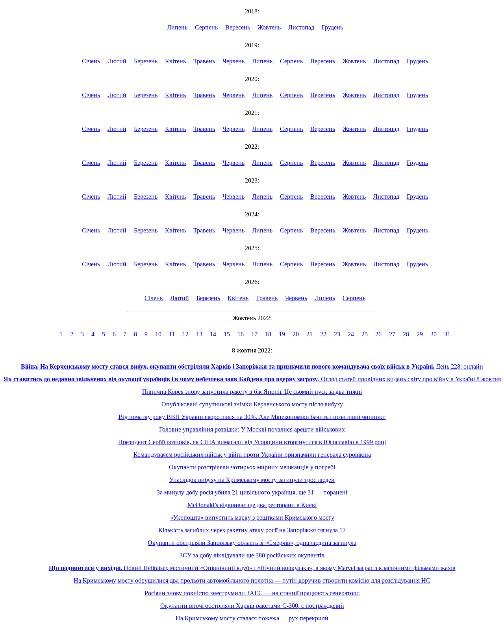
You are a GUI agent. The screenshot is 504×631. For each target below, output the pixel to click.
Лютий (116, 61)
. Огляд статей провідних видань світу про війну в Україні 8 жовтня (252, 379)
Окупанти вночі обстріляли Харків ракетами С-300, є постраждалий (252, 605)
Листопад (301, 27)
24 (351, 334)
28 (406, 334)
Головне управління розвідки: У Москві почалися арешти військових (252, 429)
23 (337, 334)
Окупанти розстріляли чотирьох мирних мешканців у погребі (252, 467)
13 (199, 334)
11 (172, 334)
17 (254, 334)
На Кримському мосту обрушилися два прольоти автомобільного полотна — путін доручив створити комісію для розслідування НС (252, 580)
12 (185, 334)
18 (268, 334)
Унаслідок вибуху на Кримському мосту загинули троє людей (252, 479)
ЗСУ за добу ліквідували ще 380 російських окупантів (252, 555)
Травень (204, 61)
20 (296, 334)
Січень (91, 61)
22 (323, 334)
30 (433, 334)
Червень (233, 61)
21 (309, 334)
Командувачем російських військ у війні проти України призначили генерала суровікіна (252, 454)
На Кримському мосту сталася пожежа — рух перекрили (252, 618)
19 (282, 334)
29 (420, 334)
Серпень (206, 27)
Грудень (332, 27)
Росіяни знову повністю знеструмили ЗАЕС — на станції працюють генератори (252, 593)
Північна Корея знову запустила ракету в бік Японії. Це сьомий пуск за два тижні (252, 391)
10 (158, 334)
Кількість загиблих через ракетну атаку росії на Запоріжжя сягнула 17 (252, 530)
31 (447, 334)
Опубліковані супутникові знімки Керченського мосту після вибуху (252, 404)
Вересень (237, 27)
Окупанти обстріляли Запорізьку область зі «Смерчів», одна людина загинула (252, 542)
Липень (177, 27)
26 (378, 334)
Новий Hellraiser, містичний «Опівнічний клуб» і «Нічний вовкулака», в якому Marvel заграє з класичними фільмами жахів (252, 568)
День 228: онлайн (252, 366)
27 (392, 334)
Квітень (175, 61)
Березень (146, 61)
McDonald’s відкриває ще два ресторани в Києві (252, 505)
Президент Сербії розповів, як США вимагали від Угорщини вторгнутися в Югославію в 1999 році (252, 442)
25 (364, 334)
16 (240, 334)
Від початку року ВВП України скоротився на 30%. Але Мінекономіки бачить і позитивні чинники (252, 416)
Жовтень (269, 27)
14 (213, 334)
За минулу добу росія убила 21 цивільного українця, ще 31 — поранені (252, 492)
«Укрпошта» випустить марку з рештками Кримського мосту (252, 517)
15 (227, 334)
